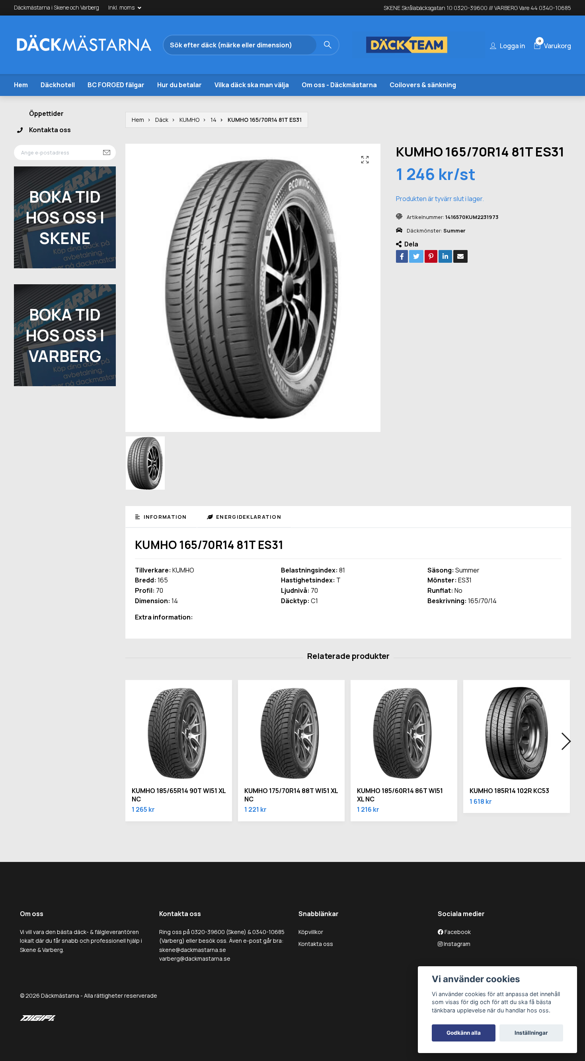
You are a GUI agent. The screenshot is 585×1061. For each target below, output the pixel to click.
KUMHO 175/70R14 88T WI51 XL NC (291, 794)
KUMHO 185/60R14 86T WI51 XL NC (400, 794)
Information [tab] (164, 516)
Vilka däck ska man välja (251, 84)
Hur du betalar (179, 84)
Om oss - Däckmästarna (339, 84)
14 (213, 119)
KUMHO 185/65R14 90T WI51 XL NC (179, 794)
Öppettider (46, 113)
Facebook (457, 932)
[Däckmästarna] (83, 45)
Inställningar (531, 1033)
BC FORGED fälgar (116, 84)
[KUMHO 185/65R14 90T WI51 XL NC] (179, 733)
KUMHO (189, 119)
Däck (161, 119)
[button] (565, 741)
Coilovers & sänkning (423, 84)
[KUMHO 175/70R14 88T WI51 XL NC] (291, 733)
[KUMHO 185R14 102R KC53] (517, 733)
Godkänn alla (464, 1033)
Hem (21, 84)
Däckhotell (58, 84)
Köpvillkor (310, 932)
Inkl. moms (122, 7)
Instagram (456, 944)
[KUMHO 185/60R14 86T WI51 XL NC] (404, 733)
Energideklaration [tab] (247, 516)
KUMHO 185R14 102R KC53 (509, 790)
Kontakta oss (50, 129)
